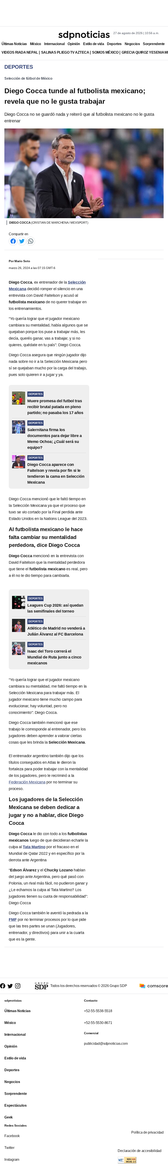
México (35, 44)
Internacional (54, 44)
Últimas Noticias (14, 44)
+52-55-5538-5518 (98, 1011)
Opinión (74, 44)
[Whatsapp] (30, 241)
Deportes (114, 44)
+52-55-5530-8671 (98, 1023)
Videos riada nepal (20, 52)
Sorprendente (154, 44)
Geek (8, 1117)
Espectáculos (15, 1105)
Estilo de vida (93, 44)
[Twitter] (22, 241)
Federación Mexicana (27, 782)
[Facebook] (13, 241)
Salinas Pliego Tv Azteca (65, 52)
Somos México (105, 52)
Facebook (11, 1136)
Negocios (132, 44)
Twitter (9, 1148)
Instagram (11, 1159)
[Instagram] (17, 986)
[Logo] (84, 35)
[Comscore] (154, 985)
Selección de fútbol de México (28, 78)
